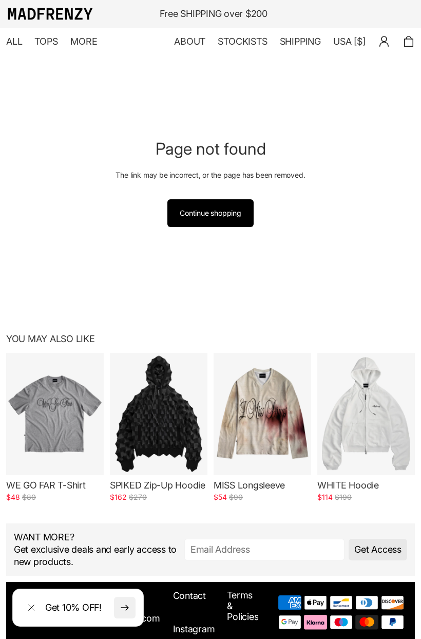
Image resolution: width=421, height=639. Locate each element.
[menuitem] (84, 41)
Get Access (377, 549)
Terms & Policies (242, 606)
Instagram (194, 629)
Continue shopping (210, 213)
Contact (189, 595)
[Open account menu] (384, 41)
